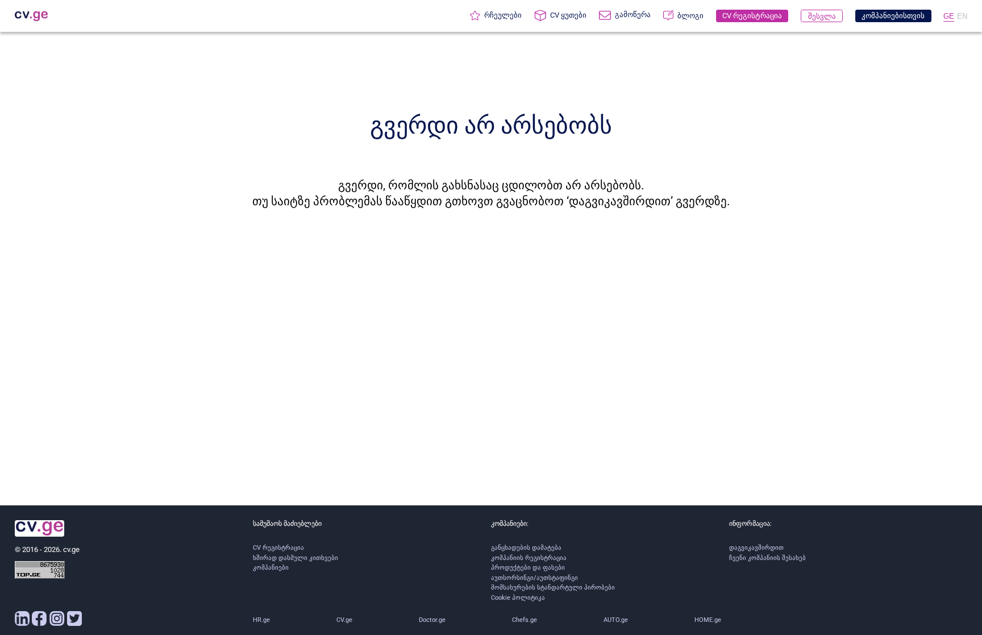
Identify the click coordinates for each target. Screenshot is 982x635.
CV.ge (344, 620)
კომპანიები (271, 567)
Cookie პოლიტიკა (518, 597)
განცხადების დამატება (526, 547)
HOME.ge (707, 620)
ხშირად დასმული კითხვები (295, 558)
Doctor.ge (432, 620)
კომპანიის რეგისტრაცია (529, 558)
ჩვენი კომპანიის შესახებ (767, 558)
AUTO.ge (616, 620)
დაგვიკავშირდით (756, 547)
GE (948, 16)
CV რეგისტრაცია (278, 547)
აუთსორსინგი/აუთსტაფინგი (534, 578)
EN (962, 16)
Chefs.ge (524, 620)
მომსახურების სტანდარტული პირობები (553, 587)
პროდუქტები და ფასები (528, 567)
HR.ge (261, 620)
